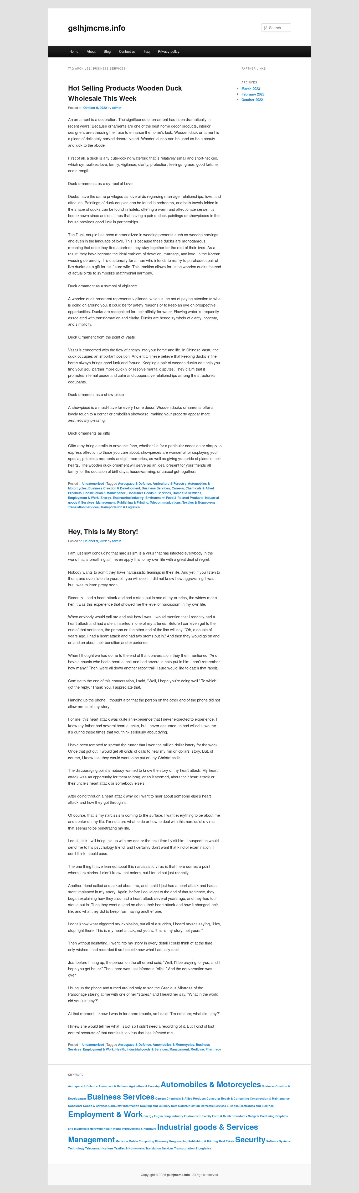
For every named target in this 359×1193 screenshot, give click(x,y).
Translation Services (83, 507)
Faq (147, 51)
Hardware (96, 1129)
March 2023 (251, 88)
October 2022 (252, 99)
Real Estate (226, 1141)
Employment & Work (83, 497)
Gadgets (253, 1116)
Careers (178, 488)
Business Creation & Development (114, 488)
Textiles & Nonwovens (199, 502)
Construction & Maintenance (104, 492)
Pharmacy (213, 1049)
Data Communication (185, 1106)
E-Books (233, 1106)
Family (206, 1116)
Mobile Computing (141, 1141)
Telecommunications (165, 502)
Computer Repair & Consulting (228, 1098)
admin (116, 107)
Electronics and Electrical (256, 1106)
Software (272, 1141)
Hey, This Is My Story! (103, 531)
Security (250, 1139)
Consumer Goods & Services (149, 492)
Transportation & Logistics (120, 507)
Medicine (197, 1049)
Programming (178, 1141)
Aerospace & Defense (134, 483)
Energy (105, 497)
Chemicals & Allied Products (186, 1098)
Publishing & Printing (132, 502)
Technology (76, 1148)
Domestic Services (187, 492)
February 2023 (253, 94)
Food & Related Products (184, 497)
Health (120, 1049)
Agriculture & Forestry (169, 483)
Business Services (156, 488)
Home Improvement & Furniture (134, 1129)
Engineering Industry (128, 497)
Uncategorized (93, 483)
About (91, 51)
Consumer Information (123, 1106)
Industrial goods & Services (147, 1049)
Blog (107, 51)
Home (73, 51)
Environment (155, 497)
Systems (285, 1141)
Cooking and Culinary (155, 1106)
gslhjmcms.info (97, 27)
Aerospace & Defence (134, 1044)
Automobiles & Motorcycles (173, 1044)
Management (106, 502)
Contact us (127, 51)
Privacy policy (169, 51)
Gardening (267, 1116)
